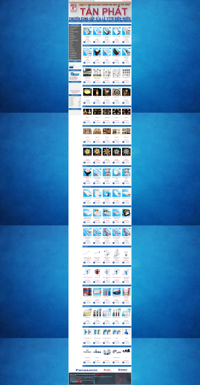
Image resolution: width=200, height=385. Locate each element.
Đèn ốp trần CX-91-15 (97, 156)
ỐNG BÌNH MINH (72, 55)
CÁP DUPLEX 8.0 (126, 317)
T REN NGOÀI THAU (87, 357)
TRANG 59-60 (97, 117)
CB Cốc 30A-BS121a (116, 56)
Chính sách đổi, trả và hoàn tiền (121, 375)
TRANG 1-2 (87, 117)
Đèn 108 (71, 43)
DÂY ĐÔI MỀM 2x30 (87, 317)
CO (126, 357)
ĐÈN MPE (71, 33)
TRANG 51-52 (126, 117)
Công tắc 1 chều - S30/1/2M (97, 56)
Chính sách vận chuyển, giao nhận (122, 379)
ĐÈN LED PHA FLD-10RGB (126, 217)
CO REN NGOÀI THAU (117, 357)
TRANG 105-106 (107, 117)
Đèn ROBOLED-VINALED (74, 31)
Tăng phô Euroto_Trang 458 (116, 77)
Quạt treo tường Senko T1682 (87, 277)
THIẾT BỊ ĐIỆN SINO (73, 28)
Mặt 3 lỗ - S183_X (107, 56)
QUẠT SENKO (72, 50)
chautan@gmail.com (89, 380)
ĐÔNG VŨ (71, 47)
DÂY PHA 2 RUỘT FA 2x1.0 (107, 317)
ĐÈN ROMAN (72, 35)
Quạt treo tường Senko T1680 (116, 277)
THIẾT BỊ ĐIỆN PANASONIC (74, 26)
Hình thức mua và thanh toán (121, 382)
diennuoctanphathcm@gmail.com (79, 380)
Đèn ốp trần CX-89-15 (126, 156)
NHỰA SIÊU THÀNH (73, 57)
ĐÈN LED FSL (72, 48)
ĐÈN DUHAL (72, 38)
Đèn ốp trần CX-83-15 (87, 156)
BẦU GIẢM (97, 357)
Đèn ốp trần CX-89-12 (107, 156)
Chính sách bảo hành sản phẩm (121, 377)
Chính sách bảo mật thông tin (121, 374)
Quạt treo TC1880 (97, 277)
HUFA (71, 45)
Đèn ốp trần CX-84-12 (116, 156)
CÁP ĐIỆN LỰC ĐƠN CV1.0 (116, 317)
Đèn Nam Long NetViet (74, 40)
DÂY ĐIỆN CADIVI (73, 52)
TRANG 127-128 (116, 117)
